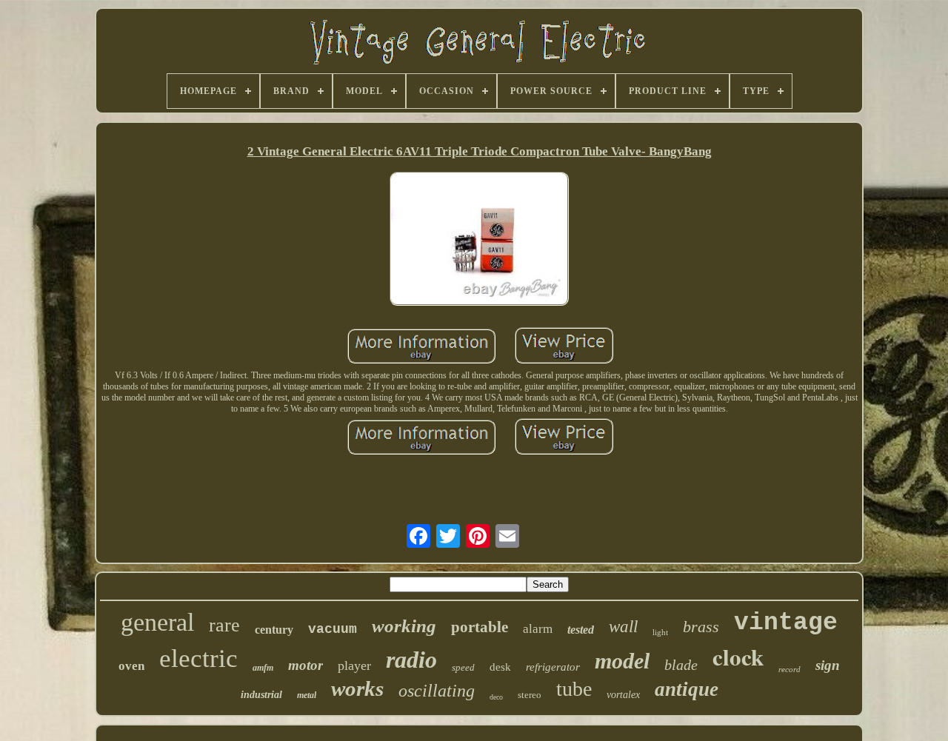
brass (701, 626)
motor (305, 665)
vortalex (623, 694)
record (789, 669)
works (357, 688)
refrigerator (553, 667)
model (622, 660)
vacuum (332, 629)
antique (686, 689)
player (354, 665)
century (274, 629)
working (404, 626)
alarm (538, 629)
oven (131, 666)
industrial (261, 694)
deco (496, 697)
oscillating (436, 690)
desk (500, 667)
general (157, 622)
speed (463, 667)
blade (681, 665)
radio (411, 659)
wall (623, 626)
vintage (786, 623)
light (660, 632)
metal (306, 695)
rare (224, 625)
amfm (263, 668)
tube (574, 688)
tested (580, 629)
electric (198, 658)
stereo (529, 694)
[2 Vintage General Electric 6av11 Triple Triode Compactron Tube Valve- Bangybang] (479, 240)
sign (827, 665)
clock (738, 657)
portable (479, 627)
